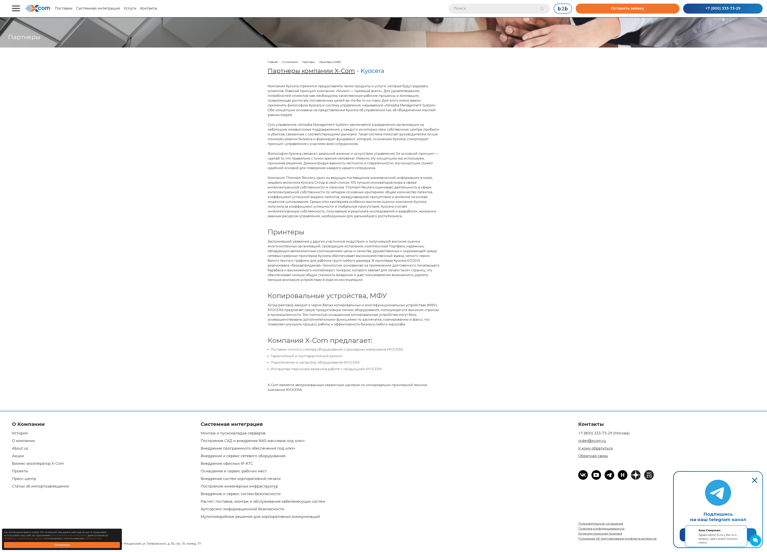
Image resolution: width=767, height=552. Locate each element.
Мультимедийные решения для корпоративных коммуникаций (260, 516)
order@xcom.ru (592, 441)
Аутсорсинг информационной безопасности (242, 509)
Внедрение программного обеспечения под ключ (248, 448)
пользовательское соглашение (68, 535)
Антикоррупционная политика (600, 533)
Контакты (148, 8)
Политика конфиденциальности (601, 528)
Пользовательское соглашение (600, 523)
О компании (23, 441)
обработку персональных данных (24, 538)
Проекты (20, 471)
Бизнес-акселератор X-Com (38, 463)
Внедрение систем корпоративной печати (241, 479)
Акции (18, 456)
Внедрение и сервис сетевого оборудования (243, 456)
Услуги (130, 8)
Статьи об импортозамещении (40, 486)
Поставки (64, 8)
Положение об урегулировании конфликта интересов (617, 538)
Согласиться (62, 544)
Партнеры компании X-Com (311, 70)
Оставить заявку (627, 8)
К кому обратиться (595, 448)
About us (20, 448)
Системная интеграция (98, 8)
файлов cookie (93, 538)
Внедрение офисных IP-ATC (227, 463)
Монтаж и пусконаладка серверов (233, 433)
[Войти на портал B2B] (563, 9)
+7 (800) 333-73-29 (722, 8)
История (20, 433)
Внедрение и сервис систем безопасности (241, 494)
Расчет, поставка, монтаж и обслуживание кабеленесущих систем (263, 501)
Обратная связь (593, 456)
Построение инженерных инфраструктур (239, 486)
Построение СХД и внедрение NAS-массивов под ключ (253, 441)
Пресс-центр (24, 479)
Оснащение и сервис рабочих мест (234, 471)
